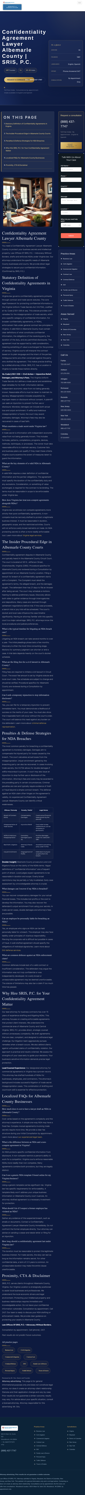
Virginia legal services (32, 535)
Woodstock (65, 425)
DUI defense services (11, 950)
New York (64, 416)
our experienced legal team (30, 1137)
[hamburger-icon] (79, 2)
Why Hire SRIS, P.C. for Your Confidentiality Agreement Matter (27, 149)
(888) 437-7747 (8, 1450)
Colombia (64, 434)
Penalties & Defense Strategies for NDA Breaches (25, 141)
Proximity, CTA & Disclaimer (17, 165)
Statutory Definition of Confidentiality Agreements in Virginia (26, 125)
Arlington (64, 379)
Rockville (64, 397)
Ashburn (64, 370)
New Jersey (65, 406)
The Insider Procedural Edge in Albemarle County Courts (28, 133)
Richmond (64, 388)
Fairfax (63, 361)
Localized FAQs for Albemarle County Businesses (25, 158)
